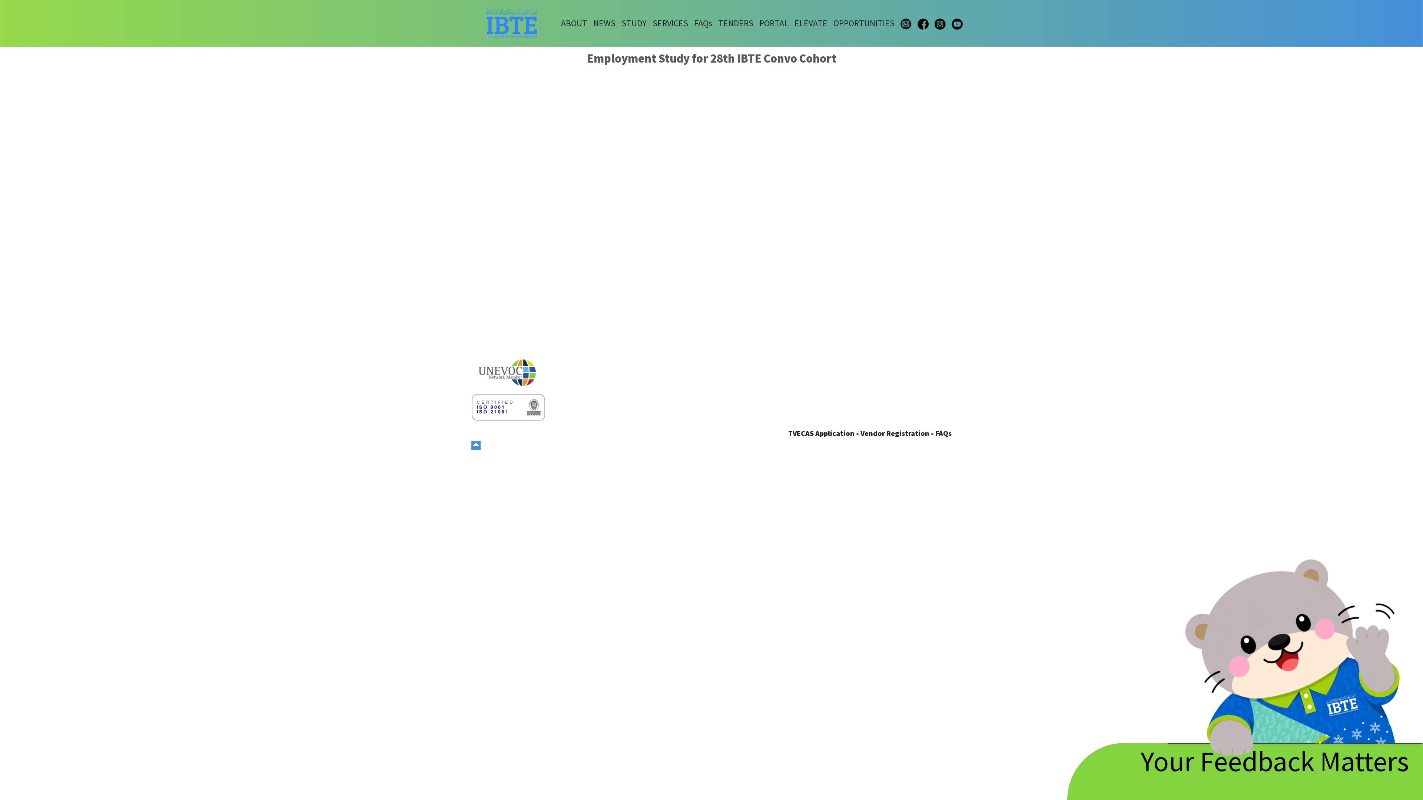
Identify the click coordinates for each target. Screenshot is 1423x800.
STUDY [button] (634, 23)
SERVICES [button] (670, 23)
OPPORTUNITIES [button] (864, 23)
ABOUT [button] (574, 23)
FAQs (943, 433)
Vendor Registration (894, 433)
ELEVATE (811, 23)
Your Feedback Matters (1275, 761)
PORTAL (774, 23)
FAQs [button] (703, 23)
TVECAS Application (821, 433)
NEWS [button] (604, 23)
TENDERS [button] (735, 23)
